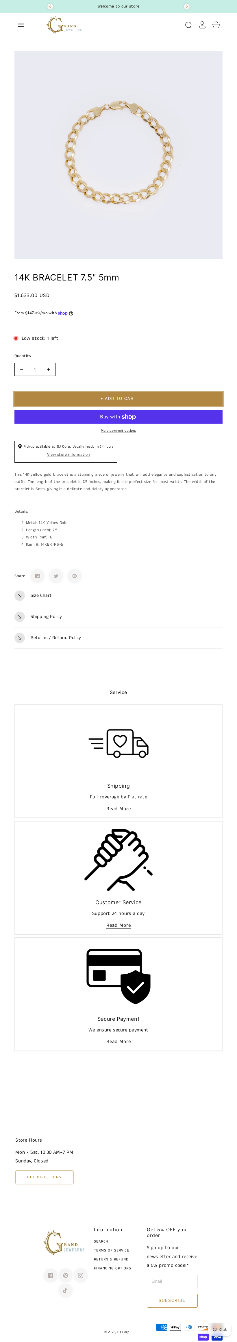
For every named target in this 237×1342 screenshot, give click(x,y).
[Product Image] (118, 155)
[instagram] (80, 1275)
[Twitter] (56, 576)
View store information (68, 454)
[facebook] (50, 1275)
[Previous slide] (50, 7)
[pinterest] (65, 1275)
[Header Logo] (112, 25)
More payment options (118, 430)
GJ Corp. (123, 1332)
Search (101, 1241)
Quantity (23, 356)
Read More (118, 808)
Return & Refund (111, 1259)
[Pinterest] (74, 576)
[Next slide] (187, 7)
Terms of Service (111, 1250)
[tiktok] (65, 1290)
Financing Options (112, 1268)
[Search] (188, 25)
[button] (20, 25)
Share (19, 576)
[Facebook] (37, 576)
